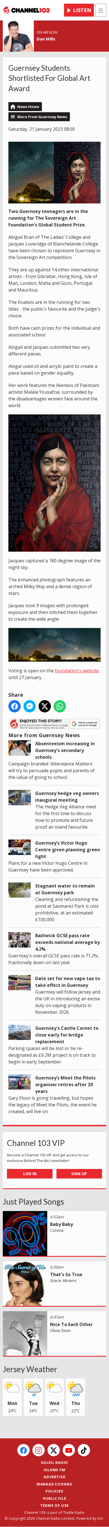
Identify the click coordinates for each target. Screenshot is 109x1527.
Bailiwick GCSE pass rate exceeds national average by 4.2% (67, 942)
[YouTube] (69, 1450)
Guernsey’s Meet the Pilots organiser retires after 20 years (65, 1084)
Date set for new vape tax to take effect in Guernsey (67, 981)
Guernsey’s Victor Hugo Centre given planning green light (67, 849)
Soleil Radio (54, 1462)
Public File (54, 1498)
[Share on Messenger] (29, 706)
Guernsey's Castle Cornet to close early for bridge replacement (66, 1035)
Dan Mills (46, 38)
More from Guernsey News (42, 116)
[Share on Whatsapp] (60, 706)
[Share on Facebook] (14, 706)
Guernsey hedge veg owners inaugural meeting (67, 796)
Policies (54, 1491)
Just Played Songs (33, 1201)
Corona (56, 1230)
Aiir (100, 1518)
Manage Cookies (54, 1484)
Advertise (54, 1476)
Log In (30, 1173)
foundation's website (77, 671)
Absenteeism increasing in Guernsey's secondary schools (65, 750)
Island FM (54, 1469)
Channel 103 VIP (36, 1143)
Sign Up (79, 1173)
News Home (28, 106)
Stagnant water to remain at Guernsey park (65, 889)
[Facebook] (23, 1450)
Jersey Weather (30, 1369)
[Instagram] (38, 1450)
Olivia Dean (60, 1330)
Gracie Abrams (63, 1280)
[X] (54, 1450)
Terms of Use (54, 1505)
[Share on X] (45, 706)
